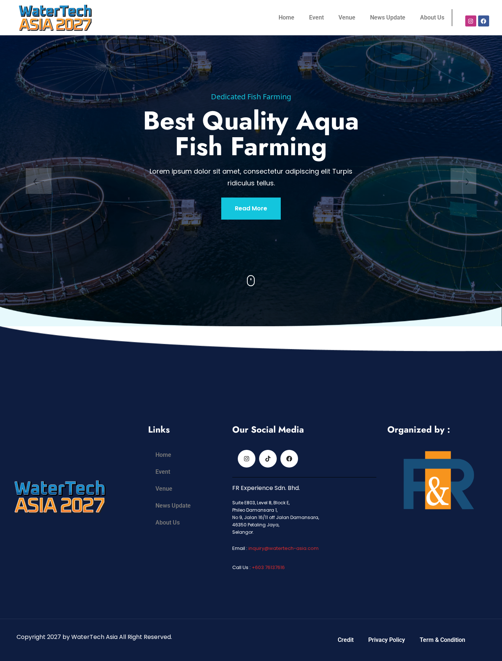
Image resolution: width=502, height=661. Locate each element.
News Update (387, 17)
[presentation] (38, 181)
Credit (346, 639)
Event (316, 17)
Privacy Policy (386, 639)
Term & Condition (442, 639)
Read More (251, 227)
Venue (346, 17)
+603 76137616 (268, 567)
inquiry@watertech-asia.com (283, 548)
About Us (432, 17)
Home (286, 17)
